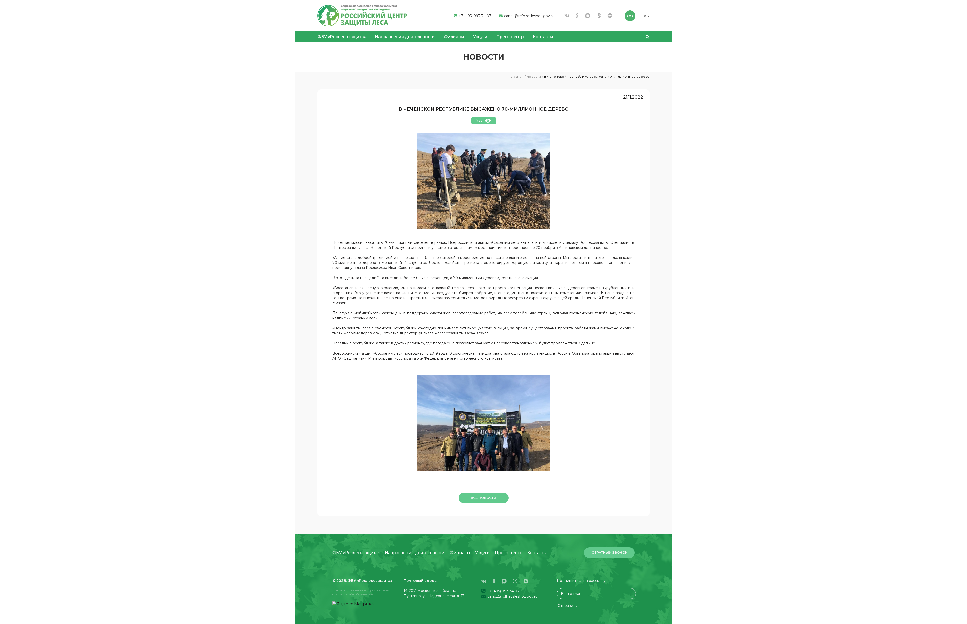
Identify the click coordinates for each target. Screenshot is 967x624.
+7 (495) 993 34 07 (474, 16)
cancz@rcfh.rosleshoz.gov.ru (528, 16)
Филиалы (454, 36)
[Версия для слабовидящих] (630, 15)
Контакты (543, 36)
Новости (534, 76)
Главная (517, 76)
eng (647, 15)
